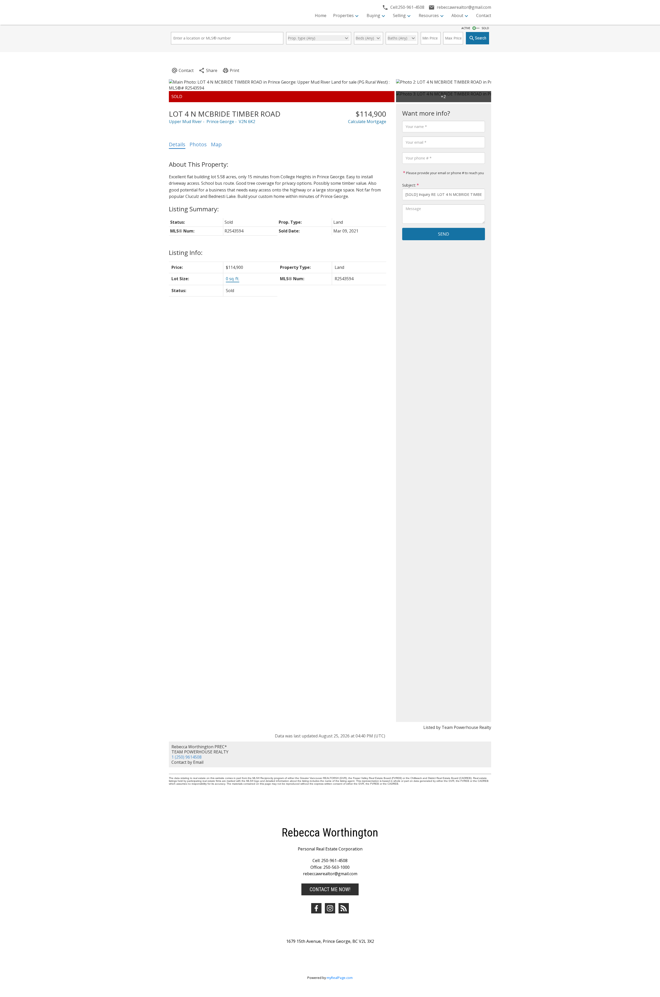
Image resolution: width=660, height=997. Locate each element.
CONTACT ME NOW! (330, 889)
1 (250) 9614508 (186, 757)
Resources (429, 15)
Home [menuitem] (320, 15)
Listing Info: (186, 252)
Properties (343, 15)
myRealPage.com (340, 977)
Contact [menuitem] (483, 15)
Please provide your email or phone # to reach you (444, 173)
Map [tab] (216, 144)
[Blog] (344, 908)
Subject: (409, 185)
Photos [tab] (198, 144)
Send (443, 234)
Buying (373, 15)
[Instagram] (330, 908)
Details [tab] (177, 144)
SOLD (485, 28)
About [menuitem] (457, 15)
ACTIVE (465, 28)
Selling (399, 15)
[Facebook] (316, 908)
